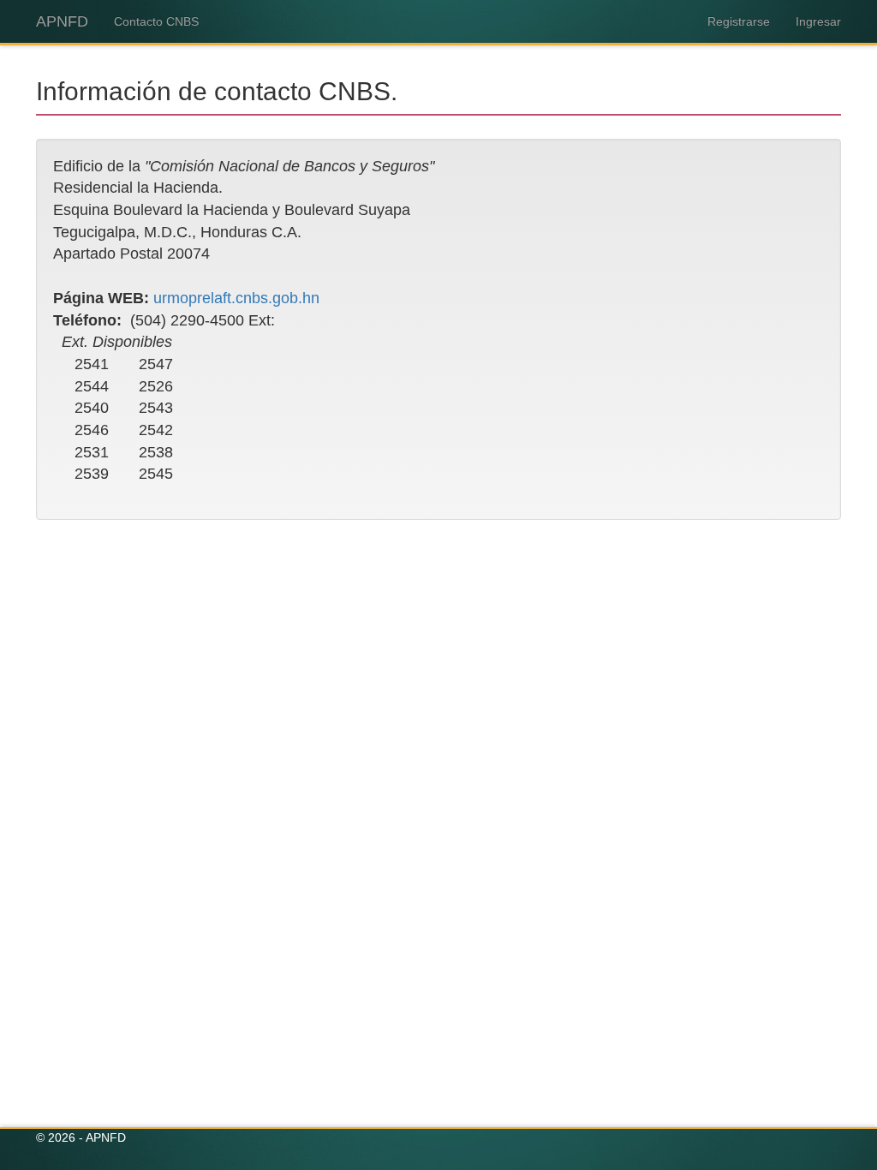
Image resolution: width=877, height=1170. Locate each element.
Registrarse (738, 21)
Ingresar (818, 21)
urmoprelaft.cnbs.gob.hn (236, 298)
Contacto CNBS (156, 21)
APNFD (62, 21)
